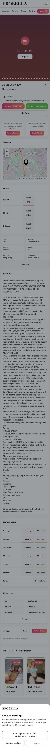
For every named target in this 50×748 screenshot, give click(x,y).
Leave (37, 743)
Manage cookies (13, 743)
